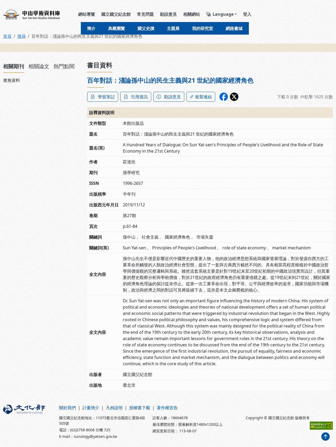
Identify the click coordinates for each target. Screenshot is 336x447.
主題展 (173, 28)
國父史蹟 (146, 28)
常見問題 (145, 14)
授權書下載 (139, 408)
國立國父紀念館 (116, 14)
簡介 (91, 28)
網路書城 (234, 28)
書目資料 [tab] (99, 65)
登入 (247, 14)
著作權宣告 (167, 408)
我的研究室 (202, 28)
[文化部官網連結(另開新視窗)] (28, 422)
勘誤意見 (168, 14)
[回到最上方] (325, 436)
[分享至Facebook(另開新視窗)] (223, 96)
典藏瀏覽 (116, 28)
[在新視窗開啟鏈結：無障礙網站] (321, 426)
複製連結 (203, 97)
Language (223, 14)
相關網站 (191, 14)
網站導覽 (86, 14)
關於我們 (67, 408)
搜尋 (21, 36)
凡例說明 (114, 408)
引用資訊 (139, 97)
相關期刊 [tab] (13, 66)
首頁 (7, 36)
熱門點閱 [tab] (64, 66)
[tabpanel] (42, 80)
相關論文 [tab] (38, 66)
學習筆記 (106, 97)
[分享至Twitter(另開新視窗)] (234, 96)
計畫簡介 (90, 408)
